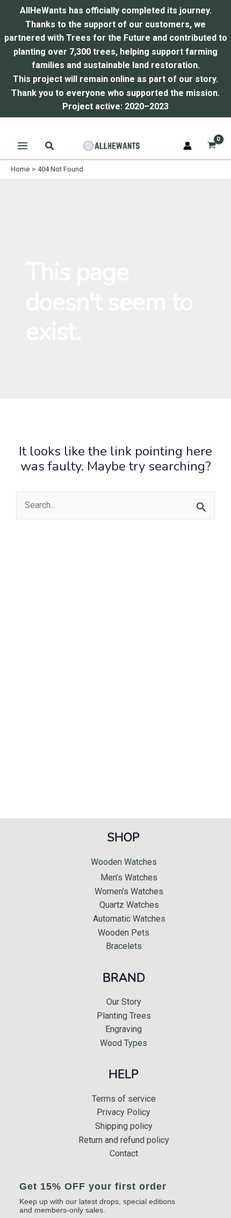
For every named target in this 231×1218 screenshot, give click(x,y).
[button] (50, 146)
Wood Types (123, 1043)
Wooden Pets (123, 933)
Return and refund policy (123, 1140)
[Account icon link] (187, 145)
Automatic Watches (129, 919)
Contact (124, 1153)
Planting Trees (124, 1016)
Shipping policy (124, 1126)
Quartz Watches (129, 905)
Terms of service (124, 1099)
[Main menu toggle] (22, 146)
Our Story (123, 1002)
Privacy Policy (123, 1112)
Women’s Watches (129, 891)
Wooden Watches (124, 862)
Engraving (123, 1029)
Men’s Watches (128, 877)
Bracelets (124, 946)
